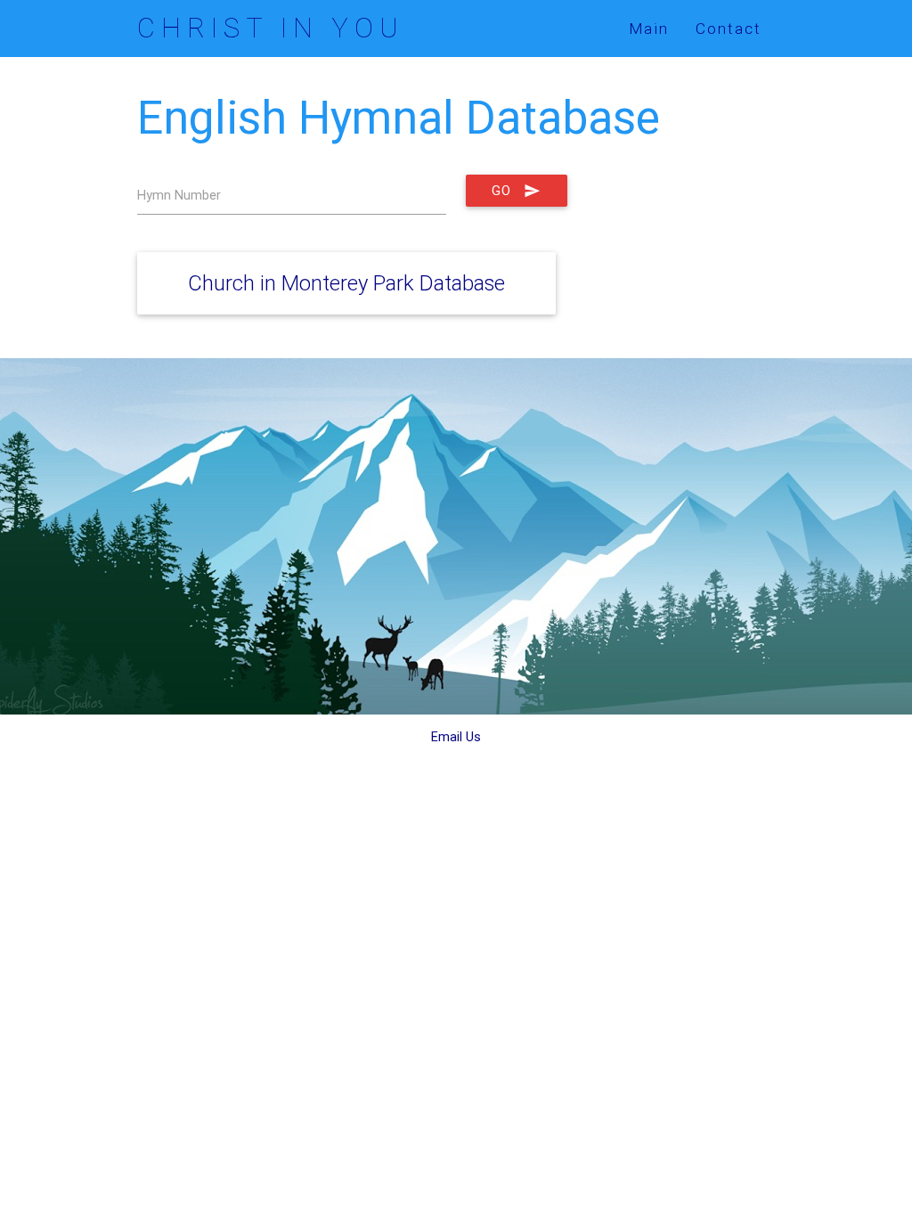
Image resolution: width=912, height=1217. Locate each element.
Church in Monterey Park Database (346, 283)
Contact (728, 28)
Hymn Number (179, 194)
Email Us (456, 736)
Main (649, 28)
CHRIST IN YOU (270, 28)
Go (501, 190)
